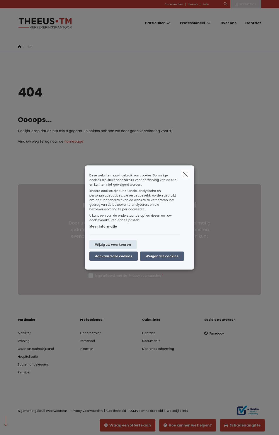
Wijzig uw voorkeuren (113, 244)
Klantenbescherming (158, 349)
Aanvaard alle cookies (113, 256)
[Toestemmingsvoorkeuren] (17, 426)
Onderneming (90, 333)
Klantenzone (248, 4)
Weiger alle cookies (162, 256)
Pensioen (25, 372)
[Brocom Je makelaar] (246, 410)
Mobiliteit (25, 333)
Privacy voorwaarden (145, 275)
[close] (185, 174)
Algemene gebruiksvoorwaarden (42, 410)
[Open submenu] (168, 23)
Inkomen (86, 349)
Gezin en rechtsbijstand (36, 349)
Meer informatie (103, 226)
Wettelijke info (177, 410)
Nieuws (193, 4)
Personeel (87, 341)
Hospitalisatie (28, 356)
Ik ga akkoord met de (128, 275)
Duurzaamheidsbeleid (146, 410)
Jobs (205, 4)
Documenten (174, 4)
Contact (148, 333)
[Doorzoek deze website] (225, 4)
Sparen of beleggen (33, 364)
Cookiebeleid (116, 410)
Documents (151, 341)
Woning (23, 341)
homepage (73, 141)
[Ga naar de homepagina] (61, 23)
